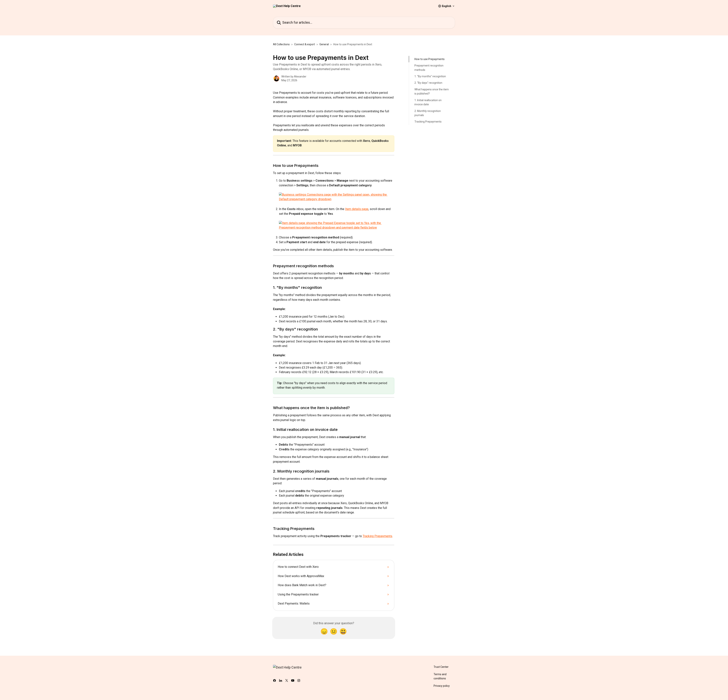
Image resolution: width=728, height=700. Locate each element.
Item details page (356, 209)
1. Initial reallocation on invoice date (428, 102)
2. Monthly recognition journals (427, 112)
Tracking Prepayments (377, 536)
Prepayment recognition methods (428, 67)
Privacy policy (442, 685)
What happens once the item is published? (431, 91)
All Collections (281, 44)
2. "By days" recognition (428, 82)
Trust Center (441, 666)
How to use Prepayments (429, 59)
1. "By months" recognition (430, 76)
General (324, 44)
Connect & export (304, 44)
